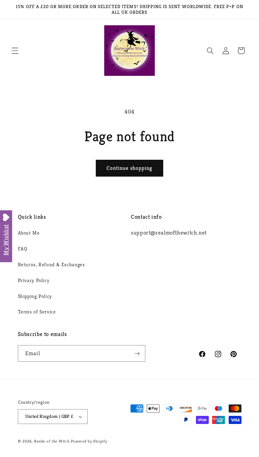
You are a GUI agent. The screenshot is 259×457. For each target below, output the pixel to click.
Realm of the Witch (51, 441)
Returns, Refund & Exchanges (51, 265)
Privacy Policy (34, 280)
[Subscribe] (137, 353)
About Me (29, 233)
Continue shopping (130, 168)
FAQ (23, 249)
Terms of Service (37, 312)
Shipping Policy (35, 296)
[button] (15, 50)
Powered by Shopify (89, 441)
